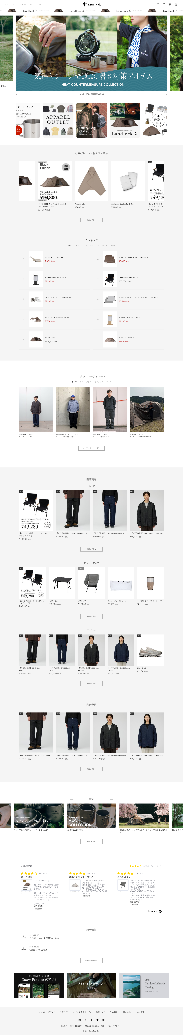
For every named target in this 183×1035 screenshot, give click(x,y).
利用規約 (64, 1026)
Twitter (86, 1020)
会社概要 (140, 1012)
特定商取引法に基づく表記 (94, 1026)
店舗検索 (113, 1012)
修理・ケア (100, 1012)
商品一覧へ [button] (91, 220)
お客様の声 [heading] (26, 866)
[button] (158, 866)
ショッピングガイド (47, 1012)
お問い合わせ (127, 1012)
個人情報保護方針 (76, 1026)
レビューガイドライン (114, 1026)
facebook (91, 1020)
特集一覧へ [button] (91, 842)
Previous (14, 120)
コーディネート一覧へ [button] (91, 448)
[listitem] (40, 891)
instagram (80, 1020)
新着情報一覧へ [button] (91, 960)
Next (169, 120)
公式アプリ (64, 1012)
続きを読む (38, 906)
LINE (97, 1020)
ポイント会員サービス (82, 1012)
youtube (103, 1020)
